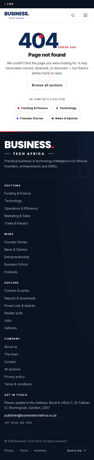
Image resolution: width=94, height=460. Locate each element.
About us (10, 347)
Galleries (10, 328)
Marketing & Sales (17, 216)
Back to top (76, 450)
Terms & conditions (18, 384)
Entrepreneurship (16, 257)
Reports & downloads (19, 298)
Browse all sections (47, 85)
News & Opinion (66, 118)
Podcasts (11, 272)
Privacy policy (14, 376)
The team (11, 354)
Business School (16, 264)
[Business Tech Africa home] (16, 15)
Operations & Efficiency (21, 208)
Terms (24, 450)
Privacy (9, 450)
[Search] (73, 15)
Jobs (8, 320)
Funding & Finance (34, 108)
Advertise (40, 450)
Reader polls (13, 313)
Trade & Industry (16, 223)
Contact (10, 362)
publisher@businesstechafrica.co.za (30, 415)
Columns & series (16, 290)
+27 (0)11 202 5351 (18, 422)
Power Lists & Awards (19, 305)
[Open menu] (85, 15)
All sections (12, 369)
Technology (68, 108)
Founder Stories (31, 118)
